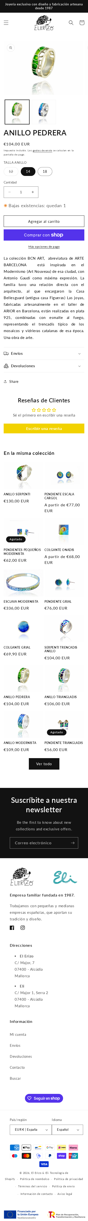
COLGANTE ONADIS (59, 550)
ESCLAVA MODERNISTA (21, 601)
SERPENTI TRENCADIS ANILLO (60, 649)
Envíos (15, 1045)
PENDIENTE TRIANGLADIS (63, 743)
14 (28, 171)
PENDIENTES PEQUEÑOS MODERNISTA (22, 552)
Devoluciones (21, 1056)
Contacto (17, 1067)
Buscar (15, 1078)
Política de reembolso (34, 1178)
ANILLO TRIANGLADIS (60, 697)
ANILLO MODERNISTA (20, 743)
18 (45, 171)
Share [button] (14, 381)
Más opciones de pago (44, 246)
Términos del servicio (32, 1186)
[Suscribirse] (72, 843)
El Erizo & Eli (40, 1172)
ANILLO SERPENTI (17, 494)
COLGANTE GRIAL (17, 647)
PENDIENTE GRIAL (58, 601)
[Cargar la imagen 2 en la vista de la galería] (44, 112)
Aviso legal (64, 1193)
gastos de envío (42, 150)
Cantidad (10, 182)
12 (13, 172)
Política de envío (63, 1186)
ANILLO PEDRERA (17, 697)
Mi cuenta (18, 1034)
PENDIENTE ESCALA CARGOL (59, 496)
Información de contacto (37, 1193)
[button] (6, 22)
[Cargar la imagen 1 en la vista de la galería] (17, 112)
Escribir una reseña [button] (44, 428)
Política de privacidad (68, 1178)
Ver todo (44, 764)
